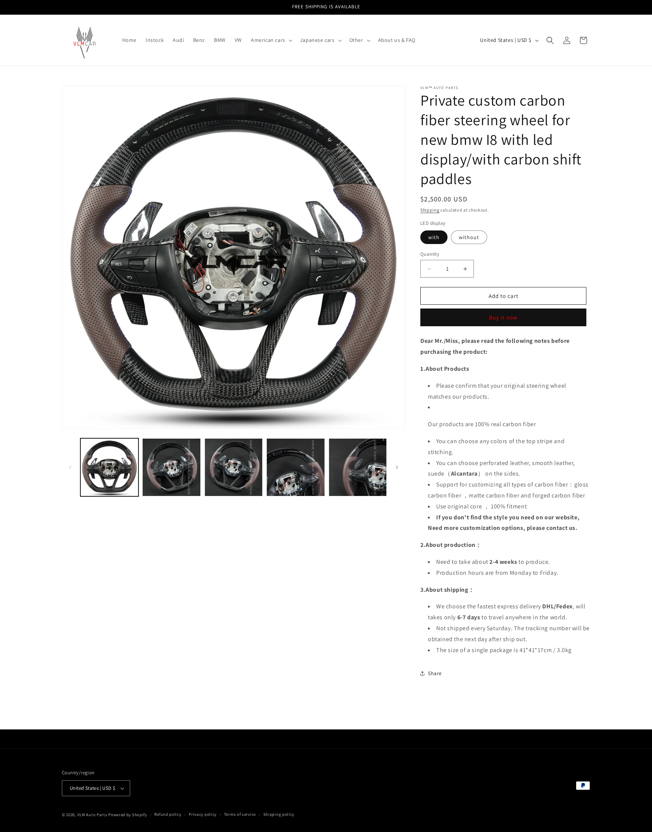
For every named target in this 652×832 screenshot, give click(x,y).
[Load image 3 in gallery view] (234, 467)
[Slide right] (397, 467)
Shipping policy (279, 814)
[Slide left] (70, 467)
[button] (270, 40)
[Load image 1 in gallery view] (109, 467)
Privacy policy (203, 814)
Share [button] (435, 673)
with (434, 237)
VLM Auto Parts (92, 814)
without (469, 237)
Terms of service (240, 814)
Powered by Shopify (127, 814)
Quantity (429, 254)
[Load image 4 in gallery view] (295, 467)
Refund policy (167, 814)
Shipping (430, 210)
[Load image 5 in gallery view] (358, 467)
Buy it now (503, 317)
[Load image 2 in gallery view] (171, 467)
